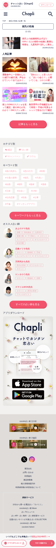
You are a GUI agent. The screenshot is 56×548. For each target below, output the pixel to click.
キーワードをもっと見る (27, 215)
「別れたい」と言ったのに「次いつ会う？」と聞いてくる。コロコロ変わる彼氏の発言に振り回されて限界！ (40, 77)
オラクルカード (41, 240)
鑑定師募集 (28, 480)
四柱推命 (27, 232)
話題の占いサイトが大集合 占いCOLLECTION (28, 519)
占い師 (25, 150)
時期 (43, 171)
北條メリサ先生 (22, 248)
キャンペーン (14, 156)
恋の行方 (28, 171)
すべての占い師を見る (28, 304)
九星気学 (38, 232)
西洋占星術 (21, 265)
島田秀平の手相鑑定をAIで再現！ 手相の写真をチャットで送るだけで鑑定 (41, 107)
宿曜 (18, 232)
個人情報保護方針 (28, 484)
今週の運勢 (11, 177)
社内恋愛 (10, 197)
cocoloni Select (28, 527)
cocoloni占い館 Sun (28, 523)
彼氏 (26, 177)
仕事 (36, 197)
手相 (38, 252)
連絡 (44, 184)
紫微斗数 (20, 236)
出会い (21, 191)
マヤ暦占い (31, 236)
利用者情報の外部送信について (28, 487)
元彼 (8, 191)
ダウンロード (46, 5)
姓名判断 (20, 243)
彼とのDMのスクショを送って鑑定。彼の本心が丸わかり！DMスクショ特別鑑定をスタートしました (14, 107)
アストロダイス (23, 294)
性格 (24, 197)
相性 (20, 184)
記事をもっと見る (28, 124)
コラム (33, 156)
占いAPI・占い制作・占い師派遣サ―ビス (28, 516)
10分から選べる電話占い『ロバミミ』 (28, 504)
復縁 (32, 184)
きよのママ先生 (22, 228)
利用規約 (28, 476)
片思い (39, 177)
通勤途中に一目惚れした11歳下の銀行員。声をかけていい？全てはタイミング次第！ (14, 77)
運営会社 (28, 469)
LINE (34, 191)
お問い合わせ (28, 472)
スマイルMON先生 (24, 287)
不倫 (8, 204)
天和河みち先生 (22, 261)
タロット (43, 236)
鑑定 (10, 150)
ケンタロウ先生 (22, 274)
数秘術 (30, 252)
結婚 (8, 184)
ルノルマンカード (24, 240)
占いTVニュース (28, 512)
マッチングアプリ (26, 204)
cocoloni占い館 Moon (28, 508)
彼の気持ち (11, 171)
